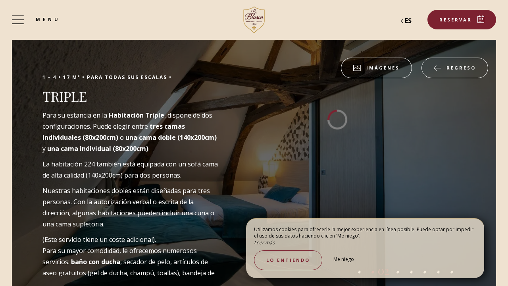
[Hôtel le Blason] (254, 20)
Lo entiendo (288, 260)
